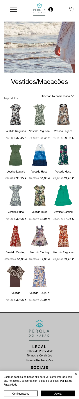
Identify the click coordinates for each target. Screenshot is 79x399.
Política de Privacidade (39, 351)
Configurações (20, 393)
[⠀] (54, 9)
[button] (71, 9)
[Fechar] (73, 376)
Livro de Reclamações (39, 360)
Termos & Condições (39, 355)
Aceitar (58, 393)
